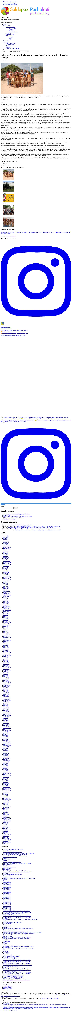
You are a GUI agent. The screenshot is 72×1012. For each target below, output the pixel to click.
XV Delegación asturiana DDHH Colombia (13, 977)
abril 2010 (5, 782)
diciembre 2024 (6, 561)
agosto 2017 (6, 671)
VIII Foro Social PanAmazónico (10, 966)
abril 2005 (5, 833)
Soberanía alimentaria (8, 955)
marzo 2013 (6, 738)
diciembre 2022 (6, 591)
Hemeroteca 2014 (7, 893)
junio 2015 (5, 704)
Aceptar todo (17, 996)
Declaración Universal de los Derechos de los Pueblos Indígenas (17, 870)
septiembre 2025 (7, 549)
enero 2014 (5, 725)
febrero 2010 (6, 784)
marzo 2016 (6, 692)
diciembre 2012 (6, 741)
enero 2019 (5, 650)
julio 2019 (5, 642)
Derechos (5, 873)
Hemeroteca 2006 (7, 883)
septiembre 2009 (7, 790)
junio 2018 (5, 659)
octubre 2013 (6, 729)
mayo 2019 (5, 645)
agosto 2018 (6, 656)
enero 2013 (5, 740)
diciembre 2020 (6, 621)
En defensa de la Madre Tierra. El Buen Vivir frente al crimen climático (19, 878)
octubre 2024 (6, 563)
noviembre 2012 (7, 743)
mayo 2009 (5, 795)
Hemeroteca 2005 (7, 882)
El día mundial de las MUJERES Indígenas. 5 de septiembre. (16, 514)
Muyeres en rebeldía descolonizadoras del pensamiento (15, 934)
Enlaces (5, 879)
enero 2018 (5, 665)
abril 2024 (5, 571)
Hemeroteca (6, 880)
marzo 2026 (6, 542)
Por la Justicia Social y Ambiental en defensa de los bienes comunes (18, 946)
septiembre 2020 (7, 625)
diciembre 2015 (6, 696)
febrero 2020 (6, 633)
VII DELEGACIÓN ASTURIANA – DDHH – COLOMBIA (17, 963)
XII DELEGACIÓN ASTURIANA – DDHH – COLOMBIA (17, 973)
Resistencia (13, 236)
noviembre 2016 (7, 682)
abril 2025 (5, 556)
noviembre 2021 (7, 607)
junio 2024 (5, 568)
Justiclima (5, 918)
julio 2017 (5, 672)
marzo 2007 (6, 814)
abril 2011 (5, 767)
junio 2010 (5, 779)
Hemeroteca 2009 (7, 887)
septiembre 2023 (7, 579)
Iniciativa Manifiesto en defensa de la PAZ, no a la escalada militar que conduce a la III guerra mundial (37, 526)
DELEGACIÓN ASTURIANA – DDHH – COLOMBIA (16, 872)
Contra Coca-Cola (7, 868)
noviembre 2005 (7, 829)
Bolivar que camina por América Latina (12, 862)
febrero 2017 (6, 679)
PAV (4, 945)
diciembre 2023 (6, 576)
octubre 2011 (6, 759)
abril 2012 (5, 751)
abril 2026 (5, 541)
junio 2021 (5, 613)
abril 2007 (5, 813)
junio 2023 (5, 583)
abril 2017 (5, 676)
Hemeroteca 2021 (7, 902)
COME (5, 865)
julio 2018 (5, 657)
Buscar (2, 506)
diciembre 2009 (6, 787)
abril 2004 (5, 837)
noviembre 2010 (7, 773)
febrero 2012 (6, 754)
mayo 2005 (5, 832)
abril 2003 (5, 841)
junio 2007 (5, 810)
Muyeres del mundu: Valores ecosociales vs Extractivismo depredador (18, 933)
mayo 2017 (5, 675)
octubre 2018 (6, 654)
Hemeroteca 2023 (7, 904)
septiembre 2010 (7, 775)
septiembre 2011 (7, 760)
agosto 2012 (6, 746)
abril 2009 (5, 797)
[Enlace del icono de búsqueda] (4, 50)
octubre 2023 (6, 578)
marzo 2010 (6, 783)
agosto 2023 (6, 581)
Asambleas (5, 858)
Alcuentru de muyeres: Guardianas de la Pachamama (15, 855)
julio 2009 (5, 793)
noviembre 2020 (7, 622)
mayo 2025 (5, 554)
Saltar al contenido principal (9, 3)
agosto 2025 (6, 551)
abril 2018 (5, 661)
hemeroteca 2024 (7, 906)
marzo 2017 (6, 677)
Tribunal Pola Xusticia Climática (10, 958)
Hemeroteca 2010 (7, 888)
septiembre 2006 (7, 821)
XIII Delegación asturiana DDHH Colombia (13, 975)
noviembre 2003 (7, 839)
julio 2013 (5, 733)
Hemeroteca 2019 (7, 899)
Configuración (4, 996)
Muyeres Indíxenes (7, 936)
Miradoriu (8, 236)
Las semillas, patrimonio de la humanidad (12, 922)
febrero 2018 (6, 664)
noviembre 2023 (7, 577)
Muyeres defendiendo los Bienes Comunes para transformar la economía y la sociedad (22, 932)
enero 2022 (5, 605)
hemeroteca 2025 (7, 907)
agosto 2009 (6, 792)
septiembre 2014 (7, 715)
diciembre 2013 (6, 726)
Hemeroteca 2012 (7, 891)
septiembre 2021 (7, 610)
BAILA (5, 860)
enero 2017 (5, 680)
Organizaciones (6, 941)
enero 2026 (5, 544)
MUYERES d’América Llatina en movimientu (13, 931)
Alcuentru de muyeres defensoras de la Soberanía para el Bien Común (18, 853)
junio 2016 (5, 689)
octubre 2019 (6, 638)
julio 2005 (5, 831)
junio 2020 (5, 628)
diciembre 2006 (6, 817)
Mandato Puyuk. (7, 515)
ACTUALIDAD (7, 850)
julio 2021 (5, 612)
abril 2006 (5, 826)
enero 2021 (5, 620)
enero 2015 (5, 710)
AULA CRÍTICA (7, 859)
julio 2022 (5, 597)
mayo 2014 (5, 720)
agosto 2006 (6, 822)
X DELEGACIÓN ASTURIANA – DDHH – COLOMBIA (17, 970)
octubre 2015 (6, 699)
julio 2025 (5, 552)
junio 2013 (5, 734)
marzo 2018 (6, 662)
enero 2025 (5, 559)
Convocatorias (6, 869)
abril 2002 (5, 843)
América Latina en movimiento (10, 857)
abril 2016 (5, 691)
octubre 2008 (6, 800)
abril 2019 (5, 646)
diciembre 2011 (6, 757)
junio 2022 (5, 598)
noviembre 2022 (7, 592)
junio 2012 (5, 749)
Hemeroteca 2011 (7, 889)
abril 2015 (5, 706)
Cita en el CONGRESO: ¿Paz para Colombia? (21, 525)
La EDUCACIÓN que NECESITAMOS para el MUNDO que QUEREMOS (20, 919)
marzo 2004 (6, 838)
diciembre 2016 (6, 681)
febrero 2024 (6, 573)
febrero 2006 (6, 827)
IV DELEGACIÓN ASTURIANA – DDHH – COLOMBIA (17, 916)
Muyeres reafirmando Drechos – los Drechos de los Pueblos (16, 938)
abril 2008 (5, 804)
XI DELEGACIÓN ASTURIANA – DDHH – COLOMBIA (17, 972)
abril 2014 (5, 721)
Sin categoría (6, 953)
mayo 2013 (5, 735)
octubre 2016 (6, 684)
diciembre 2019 (6, 636)
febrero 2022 (6, 603)
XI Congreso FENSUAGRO (9, 971)
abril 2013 (5, 736)
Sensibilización (6, 952)
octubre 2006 (6, 819)
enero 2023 (5, 589)
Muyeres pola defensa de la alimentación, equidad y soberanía (17, 937)
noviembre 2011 (7, 758)
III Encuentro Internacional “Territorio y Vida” (13, 913)
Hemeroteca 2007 (7, 884)
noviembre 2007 (7, 807)
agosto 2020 (6, 626)
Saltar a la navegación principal (10, 1)
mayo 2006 (5, 824)
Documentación (6, 875)
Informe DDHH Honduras (9, 914)
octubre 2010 (6, 774)
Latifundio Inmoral (7, 923)
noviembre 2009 (7, 788)
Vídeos (5, 962)
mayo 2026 (5, 539)
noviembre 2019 (7, 637)
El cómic (5, 877)
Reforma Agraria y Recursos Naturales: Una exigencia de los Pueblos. (18, 948)
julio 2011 (5, 763)
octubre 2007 (6, 808)
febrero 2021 (6, 618)
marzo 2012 (6, 753)
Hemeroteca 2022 (7, 903)
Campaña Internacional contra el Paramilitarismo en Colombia (17, 863)
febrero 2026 (6, 543)
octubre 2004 (6, 836)
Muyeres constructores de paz (10, 929)
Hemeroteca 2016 (7, 896)
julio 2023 (5, 582)
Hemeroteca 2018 (7, 898)
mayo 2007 (5, 812)
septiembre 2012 (7, 745)
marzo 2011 (6, 768)
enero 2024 (5, 574)
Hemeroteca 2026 (7, 909)
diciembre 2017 (6, 666)
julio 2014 (5, 718)
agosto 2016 (6, 686)
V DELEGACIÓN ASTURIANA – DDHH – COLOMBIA (17, 960)
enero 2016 (5, 695)
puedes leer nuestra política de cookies (62, 994)
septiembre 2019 (7, 640)
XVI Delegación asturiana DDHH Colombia (13, 978)
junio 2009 (5, 794)
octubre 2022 (6, 593)
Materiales (5, 924)
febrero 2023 (6, 588)
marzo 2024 (6, 572)
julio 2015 (5, 703)
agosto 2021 (6, 611)
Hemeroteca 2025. (7, 908)
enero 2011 (5, 770)
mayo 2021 (5, 615)
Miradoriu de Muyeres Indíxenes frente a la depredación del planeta (18, 928)
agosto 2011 (6, 762)
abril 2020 (5, 631)
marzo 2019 (6, 647)
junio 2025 (5, 553)
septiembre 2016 (7, 685)
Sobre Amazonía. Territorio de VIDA (11, 956)
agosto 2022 (6, 596)
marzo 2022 (6, 602)
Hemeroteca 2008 (7, 885)
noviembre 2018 (7, 652)
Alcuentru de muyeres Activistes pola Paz (12, 852)
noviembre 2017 (7, 667)
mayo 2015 (5, 705)
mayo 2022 (5, 600)
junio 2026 (5, 538)
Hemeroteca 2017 (7, 897)
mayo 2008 (5, 803)
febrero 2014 (6, 724)
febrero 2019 (6, 649)
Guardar (2, 1010)
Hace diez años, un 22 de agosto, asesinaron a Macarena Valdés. (17, 516)
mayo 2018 (5, 660)
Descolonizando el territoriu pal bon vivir (12, 874)
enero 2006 (5, 828)
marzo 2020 (6, 632)
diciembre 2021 (6, 606)
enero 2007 (5, 816)
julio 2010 (5, 778)
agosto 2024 (6, 566)
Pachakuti (5, 942)
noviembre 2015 (7, 697)
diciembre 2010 (6, 772)
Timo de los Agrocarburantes (9, 957)
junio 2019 (5, 643)
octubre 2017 (6, 669)
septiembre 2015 (7, 700)
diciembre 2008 (6, 798)
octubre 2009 (6, 789)
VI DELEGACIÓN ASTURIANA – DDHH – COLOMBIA (17, 961)
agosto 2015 (6, 701)
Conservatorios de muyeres (9, 867)
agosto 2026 (6, 535)
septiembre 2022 (7, 595)
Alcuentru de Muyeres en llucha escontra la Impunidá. (15, 854)
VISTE (5, 967)
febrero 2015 (6, 709)
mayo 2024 (5, 569)
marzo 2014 (6, 723)
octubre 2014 (6, 714)
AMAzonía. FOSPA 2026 (9, 519)
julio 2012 (5, 748)
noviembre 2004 (7, 834)
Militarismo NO (6, 926)
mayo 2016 (5, 690)
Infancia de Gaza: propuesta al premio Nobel (13, 517)
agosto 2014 (6, 716)
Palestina (5, 943)
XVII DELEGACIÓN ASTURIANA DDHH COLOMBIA (16, 980)
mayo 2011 (5, 765)
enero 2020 (5, 635)
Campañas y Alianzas (8, 864)
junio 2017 (5, 674)
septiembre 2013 (7, 730)
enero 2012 (5, 755)
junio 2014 (5, 719)
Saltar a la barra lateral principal (10, 4)
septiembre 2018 (7, 655)
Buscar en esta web (7, 51)
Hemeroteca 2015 (7, 894)
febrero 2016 (6, 694)
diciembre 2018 (6, 651)
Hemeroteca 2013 (7, 892)
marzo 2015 (6, 708)
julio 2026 (5, 537)
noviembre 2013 (7, 728)
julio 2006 (5, 823)
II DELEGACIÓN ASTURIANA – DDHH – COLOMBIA (16, 911)
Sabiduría (5, 951)
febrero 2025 (6, 558)
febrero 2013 (6, 739)
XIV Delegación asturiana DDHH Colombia (13, 976)
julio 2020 (5, 627)
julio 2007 (5, 809)
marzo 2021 (6, 617)
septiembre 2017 (7, 670)
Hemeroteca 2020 (7, 901)
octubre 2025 (6, 548)
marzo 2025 (6, 557)
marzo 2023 (6, 587)
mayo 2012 (5, 750)
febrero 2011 (6, 769)
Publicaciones (6, 947)
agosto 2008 (6, 802)
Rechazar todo (10, 996)
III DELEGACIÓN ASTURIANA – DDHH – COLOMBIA (17, 912)
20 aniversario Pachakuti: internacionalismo (13, 849)
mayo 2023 (5, 584)
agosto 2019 (6, 641)
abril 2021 (5, 616)
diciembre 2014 (6, 711)
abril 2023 (5, 586)
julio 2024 (5, 567)
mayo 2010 (5, 780)
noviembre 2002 (7, 842)
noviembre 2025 (7, 547)
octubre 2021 (6, 608)
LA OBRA (5, 921)
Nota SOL (5, 939)
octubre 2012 (6, 744)
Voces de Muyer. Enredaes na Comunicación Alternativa (15, 968)
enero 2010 (5, 785)
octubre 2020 (6, 623)
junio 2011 (5, 764)
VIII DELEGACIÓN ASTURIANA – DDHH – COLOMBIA (17, 965)
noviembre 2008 (7, 799)
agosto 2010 (6, 777)
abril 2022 (5, 601)
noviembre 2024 (7, 562)
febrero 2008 (6, 805)
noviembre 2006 (7, 818)
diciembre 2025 (6, 546)
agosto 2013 (6, 731)
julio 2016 (5, 687)
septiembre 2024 (7, 564)
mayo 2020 (5, 630)
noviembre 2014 (7, 713)
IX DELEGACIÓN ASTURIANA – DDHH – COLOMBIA (17, 917)
